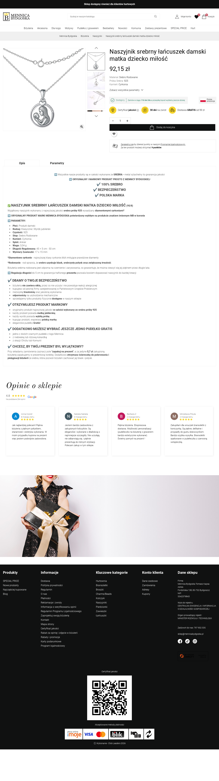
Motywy (69, 28)
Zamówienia (148, 585)
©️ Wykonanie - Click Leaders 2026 (110, 743)
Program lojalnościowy (53, 645)
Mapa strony (47, 624)
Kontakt (45, 619)
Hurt (193, 28)
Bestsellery (108, 28)
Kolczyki (100, 598)
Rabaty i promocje (50, 637)
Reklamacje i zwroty (51, 602)
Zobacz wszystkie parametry (125, 90)
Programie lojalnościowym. (173, 144)
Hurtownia (101, 581)
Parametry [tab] (57, 163)
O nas (44, 594)
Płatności (46, 598)
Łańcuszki (101, 615)
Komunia (136, 28)
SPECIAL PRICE (179, 28)
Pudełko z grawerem (88, 28)
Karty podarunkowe (51, 641)
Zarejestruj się (127, 144)
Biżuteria (28, 28)
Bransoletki (102, 585)
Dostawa (45, 581)
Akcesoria (42, 28)
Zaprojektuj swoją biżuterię (55, 615)
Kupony (146, 594)
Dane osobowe (150, 581)
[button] (208, 16)
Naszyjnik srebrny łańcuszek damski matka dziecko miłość (133, 36)
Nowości (122, 28)
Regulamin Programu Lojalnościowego (61, 611)
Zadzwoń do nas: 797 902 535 (192, 627)
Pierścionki (101, 606)
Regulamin (46, 589)
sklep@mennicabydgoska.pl (191, 634)
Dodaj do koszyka (165, 127)
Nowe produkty (11, 585)
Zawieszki (101, 611)
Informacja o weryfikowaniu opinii (58, 606)
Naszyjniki (97, 36)
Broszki (100, 589)
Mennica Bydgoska (68, 36)
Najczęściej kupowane (14, 589)
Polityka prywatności (52, 585)
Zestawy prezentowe (156, 28)
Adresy (145, 589)
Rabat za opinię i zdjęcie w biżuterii (59, 632)
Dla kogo (56, 28)
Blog (5, 594)
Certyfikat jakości (50, 628)
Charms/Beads (104, 594)
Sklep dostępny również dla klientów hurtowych (109, 4)
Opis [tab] (22, 163)
